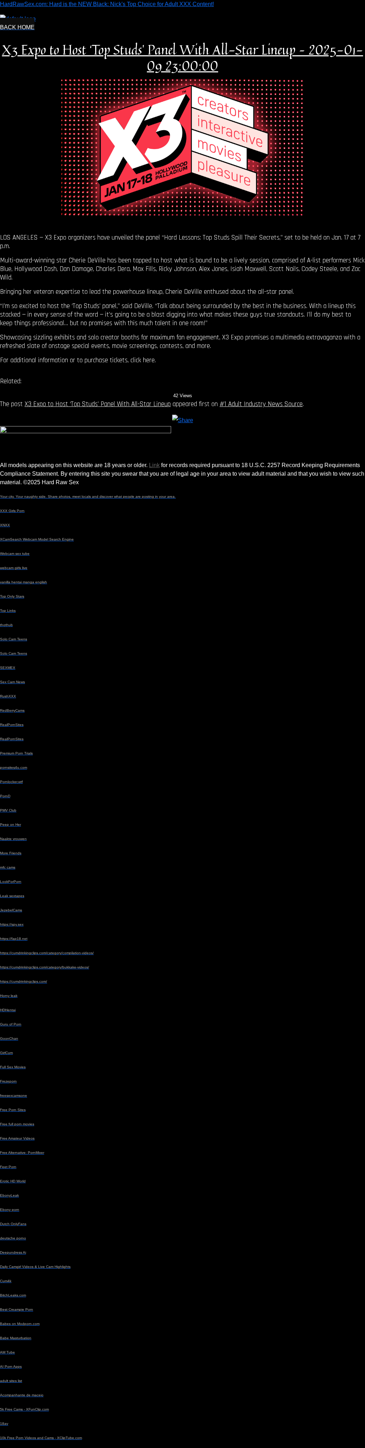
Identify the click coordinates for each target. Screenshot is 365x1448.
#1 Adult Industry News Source (261, 404)
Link (154, 465)
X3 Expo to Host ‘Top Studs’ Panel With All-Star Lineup (98, 404)
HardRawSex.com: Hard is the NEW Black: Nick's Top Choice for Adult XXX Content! (107, 4)
